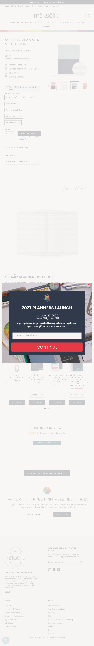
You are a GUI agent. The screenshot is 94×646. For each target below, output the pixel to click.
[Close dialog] (89, 286)
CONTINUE (47, 347)
